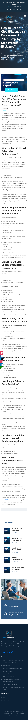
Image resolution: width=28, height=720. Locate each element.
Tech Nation (6, 665)
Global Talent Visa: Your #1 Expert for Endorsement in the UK (13, 661)
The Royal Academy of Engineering (12, 668)
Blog (4, 697)
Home (4, 53)
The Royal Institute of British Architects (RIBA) (13, 688)
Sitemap (22, 713)
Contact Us (6, 700)
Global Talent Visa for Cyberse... (18, 568)
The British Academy (8, 674)
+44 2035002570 (16, 6)
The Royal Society (8, 671)
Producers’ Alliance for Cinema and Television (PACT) (12, 680)
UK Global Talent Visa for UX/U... (17, 549)
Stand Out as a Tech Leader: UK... (18, 558)
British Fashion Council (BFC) (10, 684)
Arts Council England (8, 676)
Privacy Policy (14, 713)
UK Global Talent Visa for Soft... (17, 539)
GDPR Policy (5, 713)
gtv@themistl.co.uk (9, 499)
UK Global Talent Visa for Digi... (17, 529)
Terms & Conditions (14, 715)
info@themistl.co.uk (15, 615)
